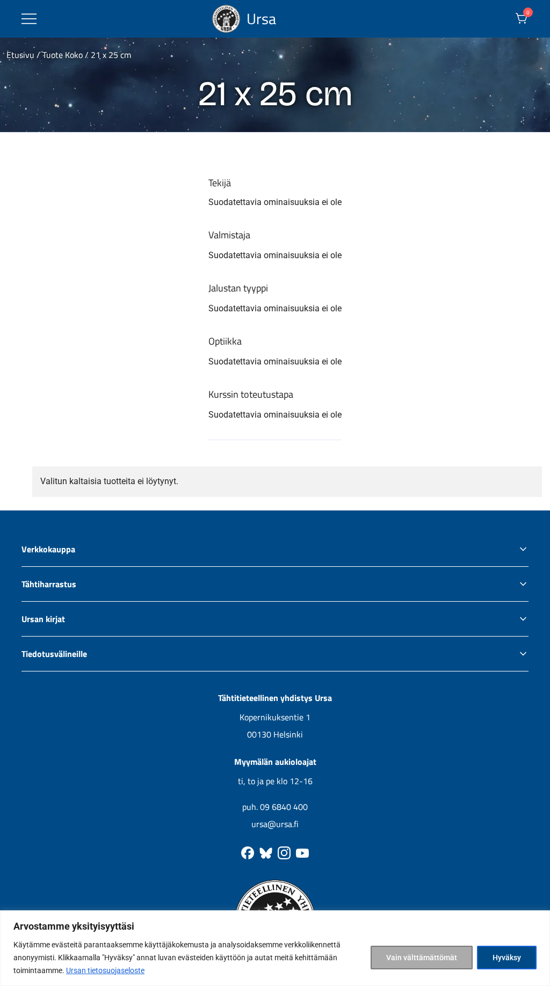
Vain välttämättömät (421, 957)
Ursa (261, 18)
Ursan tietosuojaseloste (105, 970)
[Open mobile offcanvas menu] (29, 19)
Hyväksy (507, 957)
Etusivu (20, 54)
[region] (275, 948)
